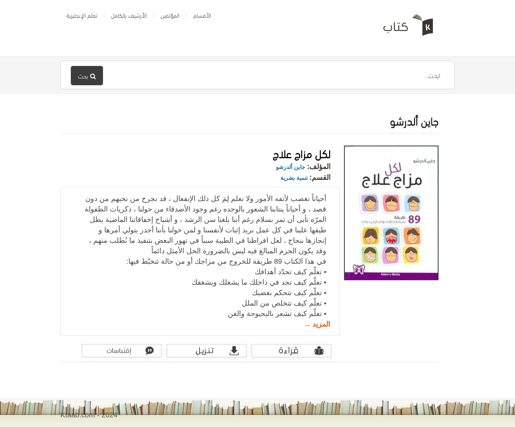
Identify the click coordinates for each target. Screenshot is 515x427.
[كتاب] (402, 28)
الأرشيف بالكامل (129, 15)
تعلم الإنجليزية (81, 15)
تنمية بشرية (294, 177)
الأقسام (202, 15)
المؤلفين (170, 15)
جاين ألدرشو (290, 167)
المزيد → (316, 324)
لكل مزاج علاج (302, 152)
